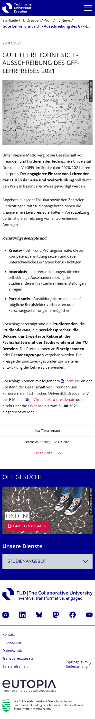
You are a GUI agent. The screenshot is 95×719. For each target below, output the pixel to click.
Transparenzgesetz (17, 658)
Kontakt (8, 634)
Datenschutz (12, 651)
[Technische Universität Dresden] (16, 7)
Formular (73, 381)
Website (37, 406)
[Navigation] (88, 8)
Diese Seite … (45, 453)
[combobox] (47, 561)
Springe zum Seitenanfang (77, 664)
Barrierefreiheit (15, 666)
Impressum (11, 643)
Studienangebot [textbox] (27, 562)
